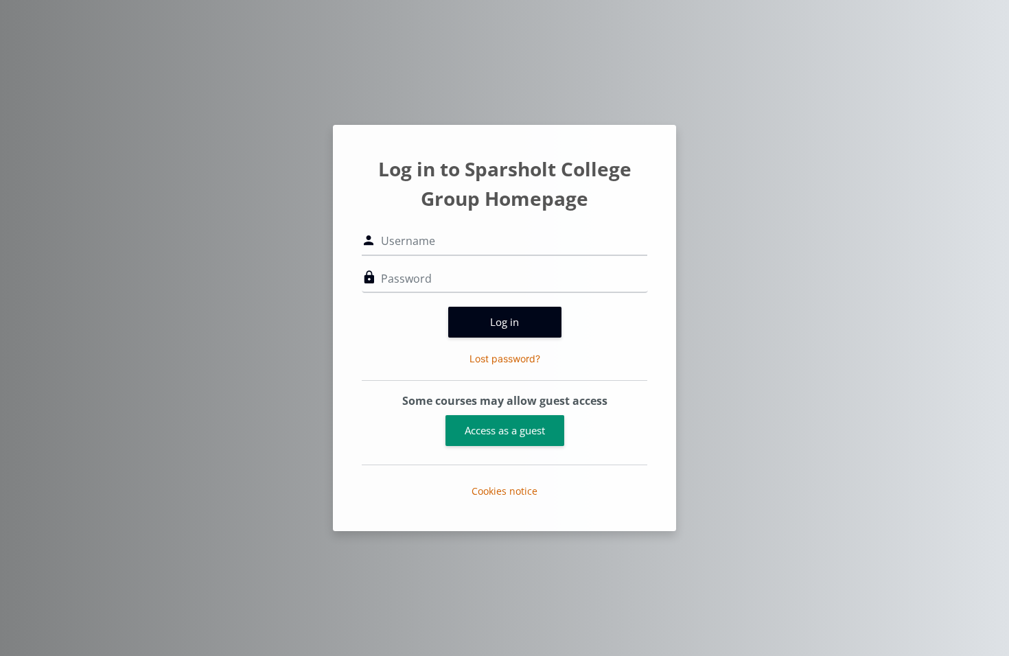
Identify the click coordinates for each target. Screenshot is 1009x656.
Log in (504, 322)
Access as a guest (505, 430)
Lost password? (504, 358)
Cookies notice (504, 490)
